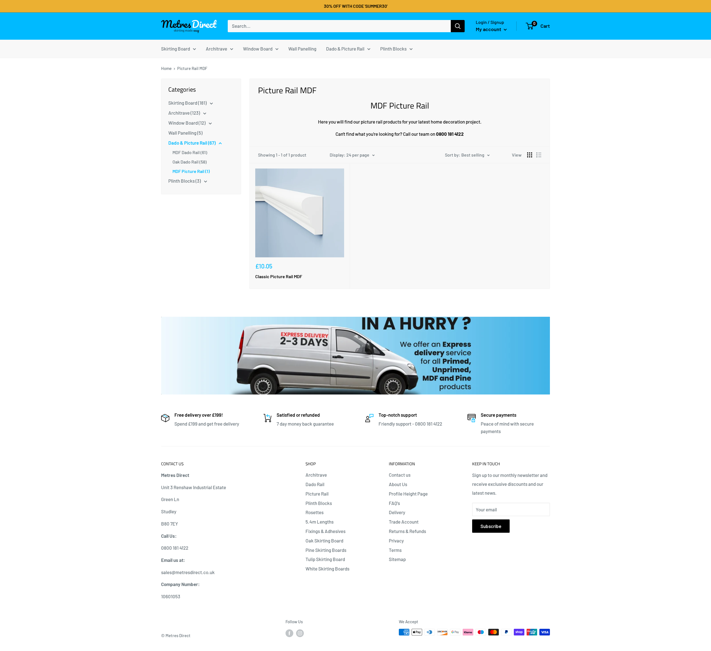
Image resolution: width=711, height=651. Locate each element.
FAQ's (394, 503)
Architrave (316, 474)
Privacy (396, 540)
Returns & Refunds (407, 531)
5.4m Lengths (320, 521)
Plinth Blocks (319, 503)
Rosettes (315, 512)
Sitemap (397, 559)
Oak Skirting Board (324, 540)
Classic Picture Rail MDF (278, 276)
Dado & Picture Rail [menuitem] (345, 48)
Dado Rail (315, 484)
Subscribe (490, 526)
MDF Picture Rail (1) (191, 171)
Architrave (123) (184, 112)
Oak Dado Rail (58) (189, 161)
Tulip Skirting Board (325, 559)
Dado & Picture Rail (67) (192, 142)
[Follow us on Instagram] (300, 633)
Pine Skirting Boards (326, 550)
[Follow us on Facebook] (289, 633)
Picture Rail (317, 493)
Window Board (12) (187, 122)
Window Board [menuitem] (257, 48)
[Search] (458, 26)
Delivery (397, 512)
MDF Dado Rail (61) (189, 152)
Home (166, 68)
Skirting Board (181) (187, 102)
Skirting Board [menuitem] (175, 48)
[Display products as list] (538, 154)
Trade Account (404, 521)
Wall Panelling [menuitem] (302, 48)
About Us (398, 484)
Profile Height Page (408, 493)
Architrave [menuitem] (216, 48)
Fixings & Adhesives (326, 531)
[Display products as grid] (529, 154)
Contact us (399, 474)
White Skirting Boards (327, 568)
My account (489, 29)
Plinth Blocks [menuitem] (393, 48)
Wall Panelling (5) (185, 132)
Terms (395, 550)
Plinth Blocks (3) (185, 181)
